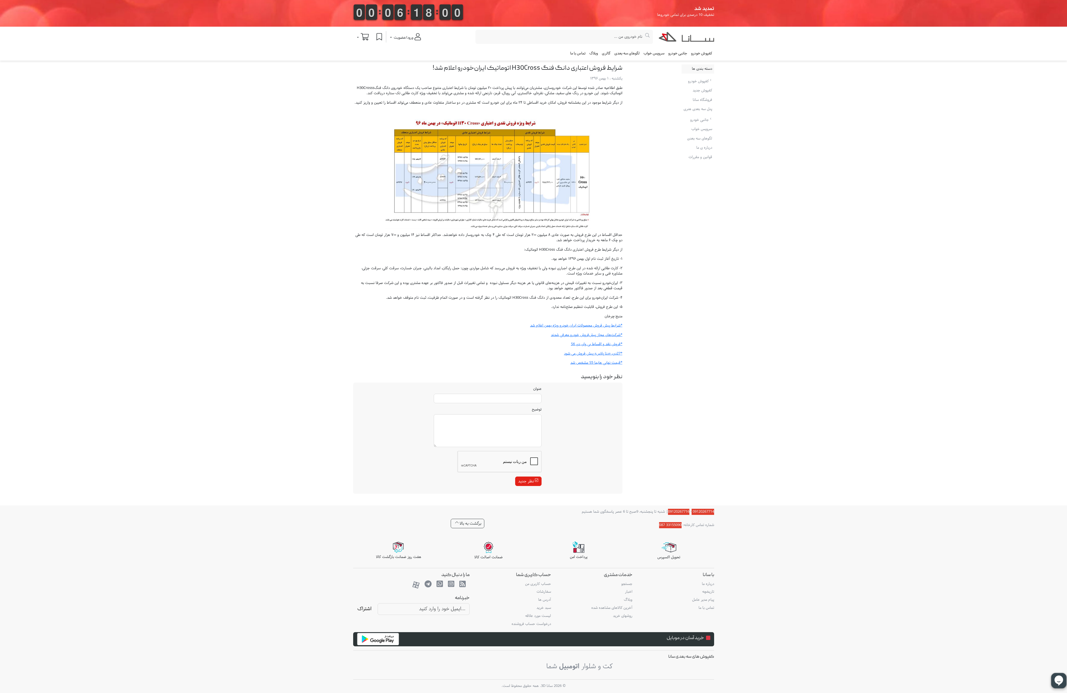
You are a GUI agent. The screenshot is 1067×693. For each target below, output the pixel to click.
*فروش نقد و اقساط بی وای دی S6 (596, 344)
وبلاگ (593, 54)
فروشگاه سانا (702, 100)
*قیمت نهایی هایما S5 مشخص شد (596, 363)
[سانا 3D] (686, 38)
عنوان (537, 389)
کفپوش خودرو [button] (701, 54)
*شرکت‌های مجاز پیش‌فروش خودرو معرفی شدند (586, 335)
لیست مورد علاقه (538, 616)
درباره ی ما (704, 148)
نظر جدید (526, 481)
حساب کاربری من (538, 584)
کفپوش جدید (702, 91)
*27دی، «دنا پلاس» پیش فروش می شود (593, 354)
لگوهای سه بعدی (627, 54)
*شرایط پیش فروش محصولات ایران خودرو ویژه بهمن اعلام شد (576, 326)
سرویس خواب (654, 54)
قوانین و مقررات (700, 157)
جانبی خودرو (700, 120)
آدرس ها (544, 600)
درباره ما (708, 584)
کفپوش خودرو (699, 81)
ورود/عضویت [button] (404, 38)
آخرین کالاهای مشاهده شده (611, 608)
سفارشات (544, 592)
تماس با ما (577, 54)
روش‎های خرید (622, 616)
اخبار (628, 592)
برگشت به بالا (469, 523)
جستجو (626, 584)
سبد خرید (544, 608)
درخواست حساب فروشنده (531, 624)
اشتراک (364, 609)
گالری (606, 54)
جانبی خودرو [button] (677, 54)
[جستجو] (647, 37)
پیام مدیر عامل (703, 600)
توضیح (537, 410)
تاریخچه (708, 592)
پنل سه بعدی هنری (698, 109)
